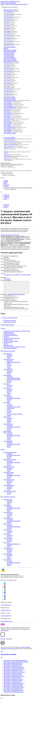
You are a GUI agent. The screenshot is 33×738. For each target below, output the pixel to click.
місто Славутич (8, 41)
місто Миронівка (8, 71)
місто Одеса (7, 114)
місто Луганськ (8, 109)
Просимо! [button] (8, 235)
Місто (5, 183)
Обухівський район (9, 57)
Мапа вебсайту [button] (10, 324)
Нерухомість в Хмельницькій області (14, 687)
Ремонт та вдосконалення (11, 144)
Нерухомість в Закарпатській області (14, 669)
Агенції (9, 404)
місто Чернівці (8, 130)
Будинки (6, 186)
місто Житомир (8, 104)
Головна (3, 328)
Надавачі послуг (8, 147)
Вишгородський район (10, 58)
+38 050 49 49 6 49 (6, 605)
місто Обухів (7, 32)
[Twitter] (5, 583)
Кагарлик (6, 185)
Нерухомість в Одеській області (12, 677)
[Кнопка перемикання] (1, 202)
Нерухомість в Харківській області (13, 684)
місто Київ (7, 31)
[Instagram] (5, 586)
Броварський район (9, 53)
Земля (5, 207)
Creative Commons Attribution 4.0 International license (15, 647)
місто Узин (7, 86)
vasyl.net (3, 638)
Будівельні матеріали (9, 138)
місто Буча (7, 22)
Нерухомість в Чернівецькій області (13, 690)
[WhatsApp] (5, 590)
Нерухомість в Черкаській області (13, 689)
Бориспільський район (10, 51)
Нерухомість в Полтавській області (13, 679)
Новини (6, 151)
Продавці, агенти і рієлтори (14, 414)
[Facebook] (5, 588)
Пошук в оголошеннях (9, 175)
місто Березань (8, 11)
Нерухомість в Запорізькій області (13, 670)
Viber (5, 199)
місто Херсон (7, 126)
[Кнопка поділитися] (1, 192)
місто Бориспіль (8, 17)
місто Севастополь (9, 119)
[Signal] (5, 592)
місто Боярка (7, 65)
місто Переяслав (8, 35)
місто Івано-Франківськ (10, 100)
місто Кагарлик (8, 68)
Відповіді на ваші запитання (11, 338)
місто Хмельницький (9, 127)
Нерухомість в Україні (10, 133)
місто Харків (7, 124)
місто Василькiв (8, 44)
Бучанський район (9, 54)
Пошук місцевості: (6, 163)
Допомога (3, 324)
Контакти (3, 1)
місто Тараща (7, 77)
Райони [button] (6, 48)
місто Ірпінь (7, 28)
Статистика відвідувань (10, 348)
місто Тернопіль (8, 121)
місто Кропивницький (10, 107)
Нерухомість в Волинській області (13, 663)
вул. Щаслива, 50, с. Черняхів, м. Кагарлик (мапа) (17, 274)
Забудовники (10, 408)
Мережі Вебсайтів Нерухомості (16, 294)
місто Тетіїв (7, 80)
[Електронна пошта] (5, 599)
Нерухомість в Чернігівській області (14, 692)
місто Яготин (7, 94)
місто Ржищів (7, 38)
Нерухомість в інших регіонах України (14, 346)
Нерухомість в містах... (10, 47)
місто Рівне (7, 117)
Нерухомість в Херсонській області (13, 686)
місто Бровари (8, 19)
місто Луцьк (7, 110)
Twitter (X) (7, 194)
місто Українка (8, 83)
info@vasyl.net (4, 630)
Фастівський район (9, 55)
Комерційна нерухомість (13, 362)
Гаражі (9, 363)
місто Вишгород (8, 88)
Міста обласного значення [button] (11, 9)
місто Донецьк (8, 103)
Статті (5, 154)
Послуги (8, 1)
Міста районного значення (8, 496)
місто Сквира (7, 74)
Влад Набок (7, 278)
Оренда (9, 368)
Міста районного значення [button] (11, 61)
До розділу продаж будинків (9, 317)
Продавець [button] (4, 277)
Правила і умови (15, 1)
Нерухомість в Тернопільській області (14, 683)
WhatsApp (6, 197)
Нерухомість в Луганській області (13, 673)
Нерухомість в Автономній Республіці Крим (16, 661)
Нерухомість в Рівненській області (13, 680)
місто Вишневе (8, 91)
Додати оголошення (10, 2)
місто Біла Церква (9, 14)
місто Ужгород (8, 123)
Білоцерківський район (10, 50)
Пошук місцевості (7, 173)
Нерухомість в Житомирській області (14, 667)
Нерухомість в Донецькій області (13, 666)
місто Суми (7, 120)
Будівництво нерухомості (11, 141)
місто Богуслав (8, 63)
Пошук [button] (2, 2)
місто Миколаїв (8, 113)
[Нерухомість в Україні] (3, 572)
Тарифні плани (8, 339)
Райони (6, 182)
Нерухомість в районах (10, 60)
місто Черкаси (8, 129)
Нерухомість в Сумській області (12, 682)
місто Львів (7, 111)
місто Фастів (7, 25)
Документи (7, 159)
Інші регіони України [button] (9, 98)
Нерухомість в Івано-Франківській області (15, 660)
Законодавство (8, 156)
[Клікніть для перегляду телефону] (16, 287)
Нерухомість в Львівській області (13, 674)
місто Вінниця (8, 101)
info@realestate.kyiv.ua (6, 621)
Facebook (6, 196)
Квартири (6, 204)
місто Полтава (8, 116)
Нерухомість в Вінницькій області (13, 664)
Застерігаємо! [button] (15, 235)
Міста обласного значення (8, 351)
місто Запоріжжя (8, 106)
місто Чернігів (8, 131)
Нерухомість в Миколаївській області (14, 676)
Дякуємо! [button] (3, 235)
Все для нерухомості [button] (9, 137)
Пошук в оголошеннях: (7, 166)
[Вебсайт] (5, 597)
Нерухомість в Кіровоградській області (14, 672)
